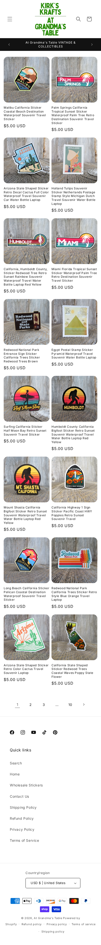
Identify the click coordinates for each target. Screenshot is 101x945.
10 (70, 705)
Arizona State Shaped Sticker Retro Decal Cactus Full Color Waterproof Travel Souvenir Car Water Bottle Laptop (26, 194)
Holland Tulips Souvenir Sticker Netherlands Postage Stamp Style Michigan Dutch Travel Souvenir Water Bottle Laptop (73, 195)
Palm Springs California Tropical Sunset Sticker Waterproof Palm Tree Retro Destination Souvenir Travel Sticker (72, 115)
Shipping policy (52, 931)
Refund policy (32, 924)
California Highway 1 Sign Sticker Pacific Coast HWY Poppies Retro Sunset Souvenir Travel (71, 513)
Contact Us (19, 796)
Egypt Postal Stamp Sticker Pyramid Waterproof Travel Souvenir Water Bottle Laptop (73, 353)
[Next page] (83, 704)
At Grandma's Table (48, 918)
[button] (9, 19)
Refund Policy (22, 818)
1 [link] (17, 704)
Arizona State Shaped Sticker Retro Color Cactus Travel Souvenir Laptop (26, 669)
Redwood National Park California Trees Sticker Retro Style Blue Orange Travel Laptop (74, 593)
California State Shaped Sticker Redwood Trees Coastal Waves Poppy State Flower (72, 671)
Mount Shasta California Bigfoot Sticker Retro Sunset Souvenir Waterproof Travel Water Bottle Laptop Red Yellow (25, 515)
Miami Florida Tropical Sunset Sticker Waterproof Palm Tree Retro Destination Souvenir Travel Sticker (74, 274)
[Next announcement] (92, 44)
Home (15, 774)
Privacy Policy (22, 829)
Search (16, 763)
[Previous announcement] (9, 44)
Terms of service (83, 924)
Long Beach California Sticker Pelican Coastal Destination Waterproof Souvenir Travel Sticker (26, 593)
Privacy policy (57, 924)
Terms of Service (24, 840)
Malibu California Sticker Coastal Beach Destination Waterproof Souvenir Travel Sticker (25, 113)
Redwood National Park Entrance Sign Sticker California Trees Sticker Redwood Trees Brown (22, 355)
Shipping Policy (23, 807)
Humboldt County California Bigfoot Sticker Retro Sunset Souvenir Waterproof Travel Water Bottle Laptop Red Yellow (73, 434)
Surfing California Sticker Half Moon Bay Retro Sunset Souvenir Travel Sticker (25, 430)
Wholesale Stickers (26, 785)
